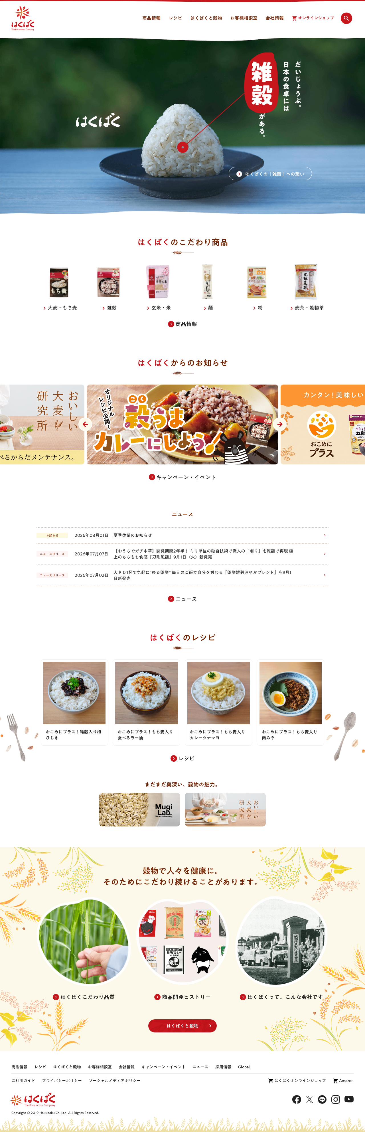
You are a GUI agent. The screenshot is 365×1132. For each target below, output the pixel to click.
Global (244, 1067)
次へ (280, 424)
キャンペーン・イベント (163, 1067)
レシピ (40, 1067)
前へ (85, 424)
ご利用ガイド (23, 1081)
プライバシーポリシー (62, 1081)
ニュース (200, 1067)
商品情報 (19, 1067)
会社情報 (127, 1067)
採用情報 (223, 1067)
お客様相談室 (100, 1067)
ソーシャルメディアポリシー (115, 1081)
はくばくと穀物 (182, 1026)
